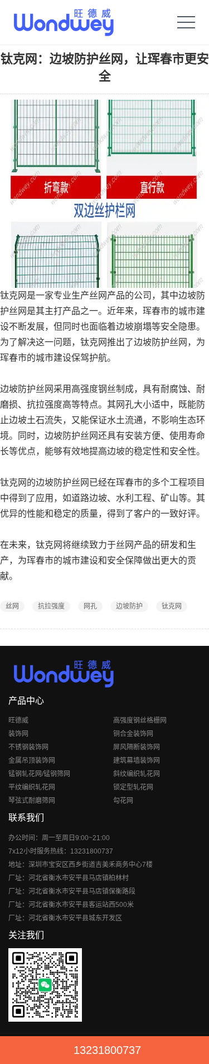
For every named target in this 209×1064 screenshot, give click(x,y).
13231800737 (107, 1050)
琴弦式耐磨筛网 (31, 801)
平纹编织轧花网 (31, 787)
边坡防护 (129, 606)
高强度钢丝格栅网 (140, 720)
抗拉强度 (51, 606)
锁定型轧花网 (133, 787)
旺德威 (18, 720)
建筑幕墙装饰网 (136, 760)
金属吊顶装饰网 (31, 760)
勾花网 (123, 801)
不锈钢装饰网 (28, 747)
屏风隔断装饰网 (136, 747)
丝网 (12, 606)
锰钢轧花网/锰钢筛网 (39, 774)
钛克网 (172, 606)
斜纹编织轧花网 (136, 774)
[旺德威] (63, 22)
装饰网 (18, 734)
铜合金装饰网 (133, 734)
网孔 (90, 606)
